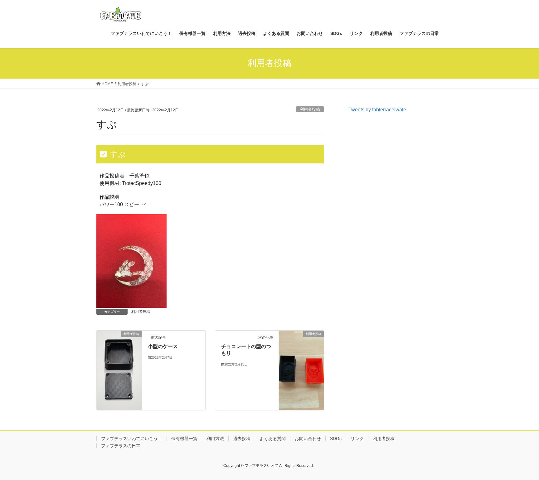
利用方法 (215, 438)
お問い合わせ (308, 438)
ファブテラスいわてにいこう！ (131, 438)
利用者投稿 (310, 109)
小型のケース (163, 346)
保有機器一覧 (184, 438)
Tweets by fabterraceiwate (377, 109)
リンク (357, 438)
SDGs (336, 438)
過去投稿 (241, 438)
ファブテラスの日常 (120, 445)
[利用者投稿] (119, 370)
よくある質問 (273, 438)
